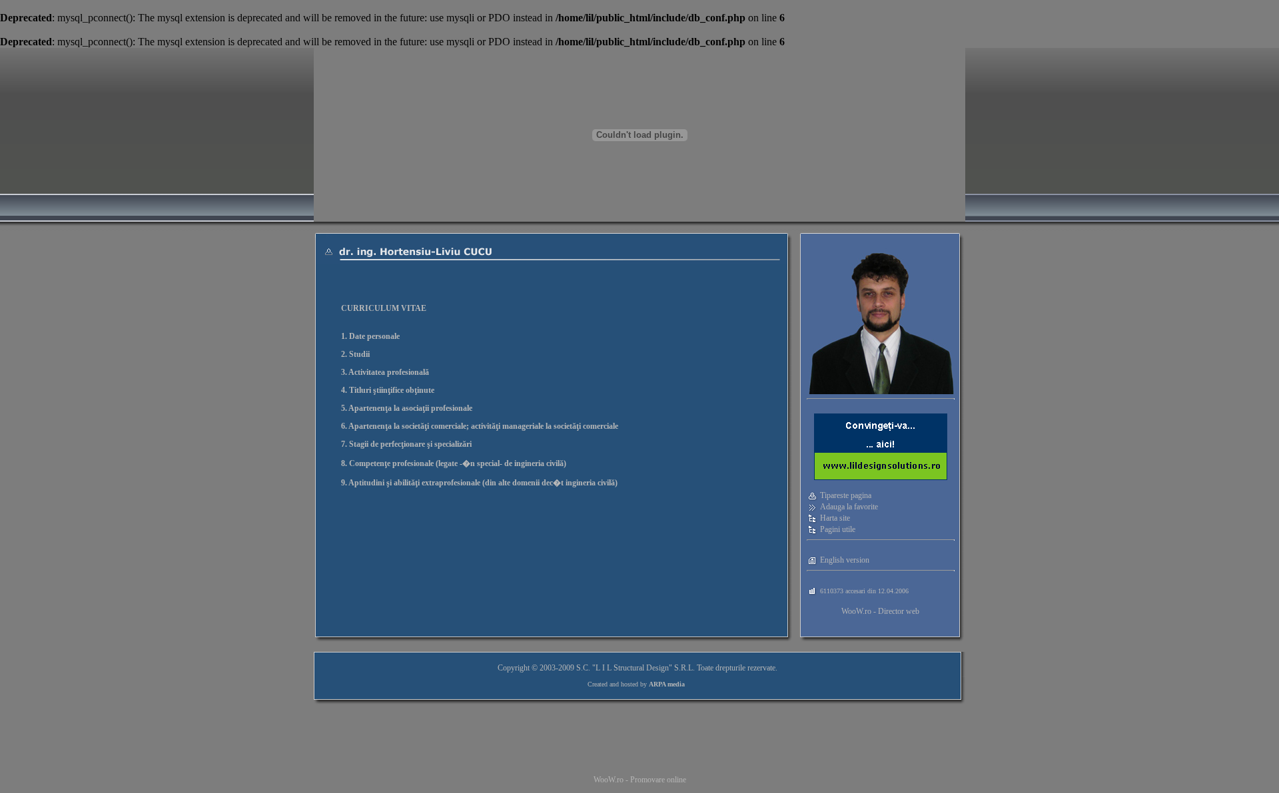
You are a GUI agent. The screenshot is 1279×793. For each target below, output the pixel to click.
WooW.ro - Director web (880, 611)
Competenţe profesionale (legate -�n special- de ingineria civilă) (457, 463)
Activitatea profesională (388, 372)
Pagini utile (837, 529)
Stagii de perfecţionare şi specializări (410, 444)
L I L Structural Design (632, 667)
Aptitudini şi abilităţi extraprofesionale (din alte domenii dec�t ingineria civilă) (483, 482)
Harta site (835, 518)
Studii (359, 354)
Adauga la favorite (849, 506)
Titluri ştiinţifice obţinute (391, 390)
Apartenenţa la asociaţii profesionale (410, 408)
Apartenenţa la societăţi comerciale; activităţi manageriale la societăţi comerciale (483, 426)
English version (844, 560)
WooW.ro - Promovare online (640, 779)
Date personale (374, 336)
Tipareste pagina (845, 495)
